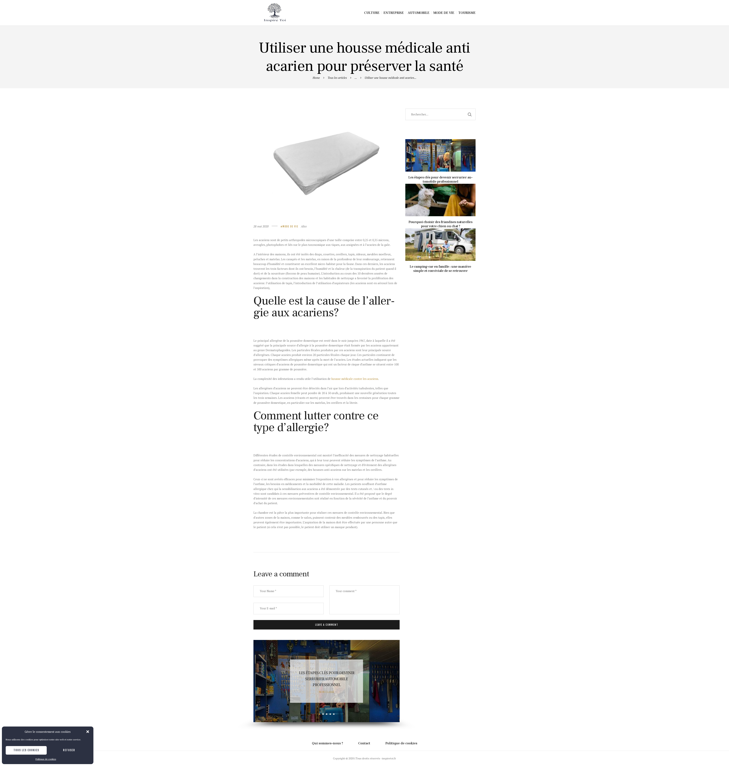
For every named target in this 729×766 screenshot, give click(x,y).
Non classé (326, 692)
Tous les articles (337, 78)
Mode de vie (290, 226)
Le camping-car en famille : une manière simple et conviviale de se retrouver (440, 237)
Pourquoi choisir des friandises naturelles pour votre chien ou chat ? (326, 678)
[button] (88, 732)
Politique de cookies (46, 759)
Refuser (69, 750)
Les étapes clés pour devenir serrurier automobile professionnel (440, 148)
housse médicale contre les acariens (354, 379)
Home (316, 78)
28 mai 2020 (261, 226)
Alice (304, 226)
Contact (364, 743)
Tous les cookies (26, 750)
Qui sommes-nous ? (327, 743)
